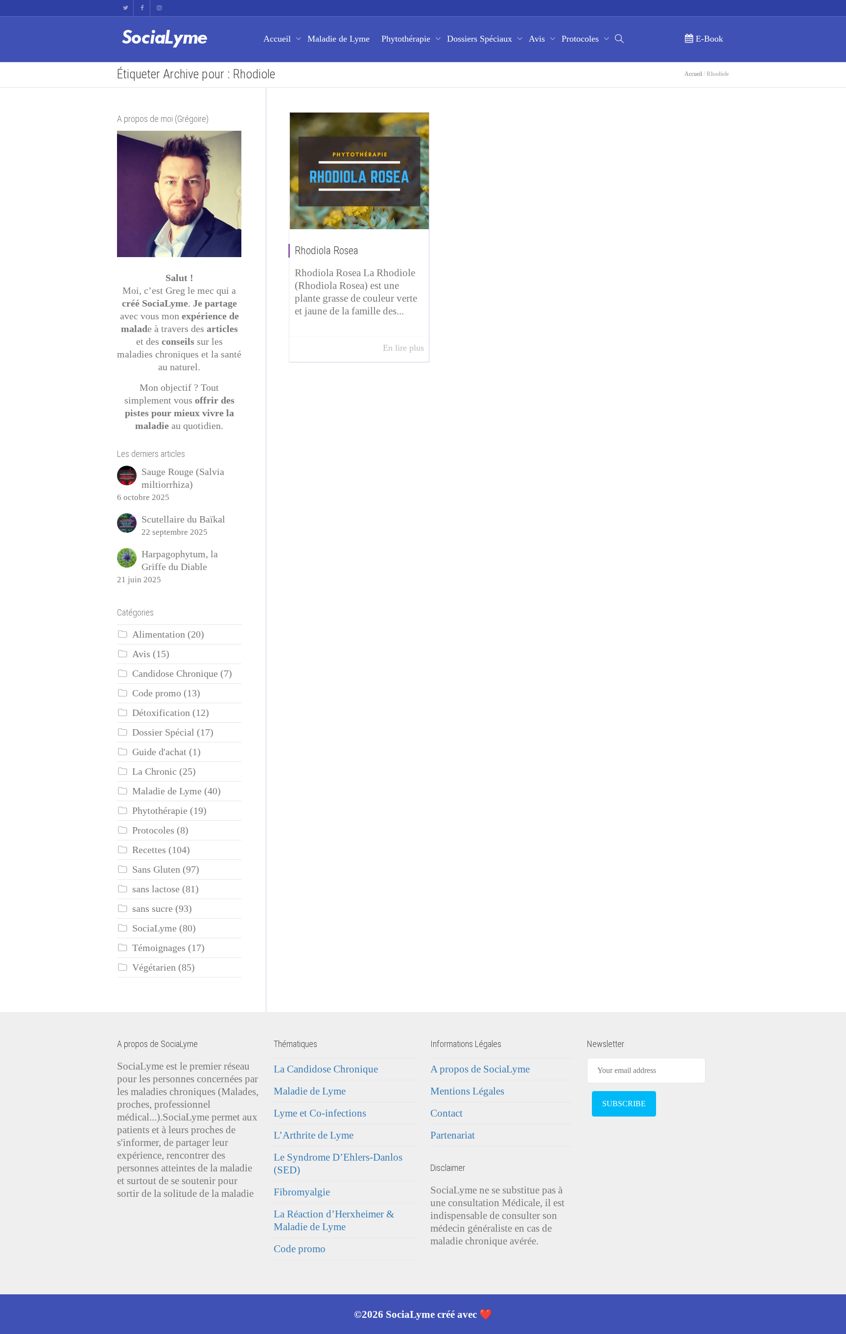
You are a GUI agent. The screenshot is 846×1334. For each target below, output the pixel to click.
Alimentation (158, 634)
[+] (359, 171)
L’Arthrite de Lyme (313, 1135)
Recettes (149, 850)
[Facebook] (142, 8)
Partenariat (452, 1135)
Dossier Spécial (163, 732)
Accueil (278, 39)
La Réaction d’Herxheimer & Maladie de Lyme (334, 1220)
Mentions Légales (467, 1091)
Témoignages (159, 948)
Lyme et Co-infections (320, 1113)
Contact (446, 1113)
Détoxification (161, 713)
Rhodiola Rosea (326, 250)
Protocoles (581, 39)
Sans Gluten (156, 869)
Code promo (156, 693)
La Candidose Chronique (326, 1069)
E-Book (708, 39)
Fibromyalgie (302, 1192)
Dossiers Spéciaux (481, 39)
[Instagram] (159, 8)
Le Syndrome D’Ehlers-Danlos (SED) (338, 1163)
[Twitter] (126, 8)
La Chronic (154, 771)
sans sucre (152, 909)
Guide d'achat (159, 752)
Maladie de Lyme (338, 39)
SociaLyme (154, 928)
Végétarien (154, 967)
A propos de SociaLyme (480, 1069)
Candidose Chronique (175, 673)
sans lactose (156, 889)
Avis (538, 39)
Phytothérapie (407, 39)
